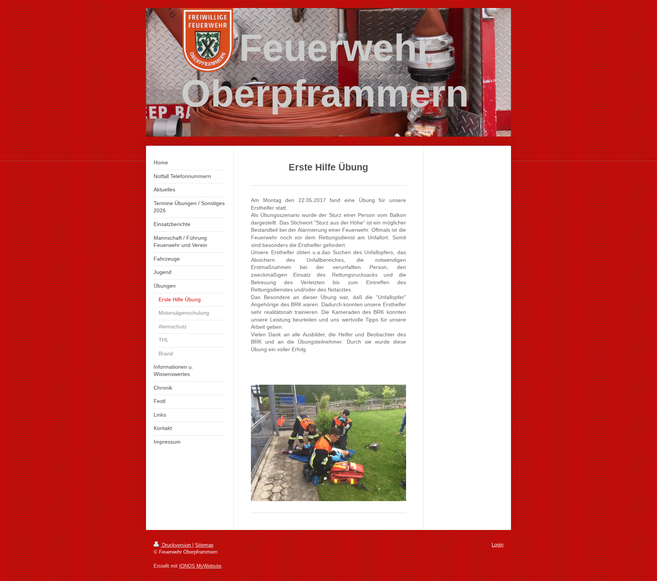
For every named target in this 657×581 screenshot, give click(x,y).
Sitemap (204, 545)
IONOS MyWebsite (200, 566)
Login (497, 545)
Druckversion (176, 545)
